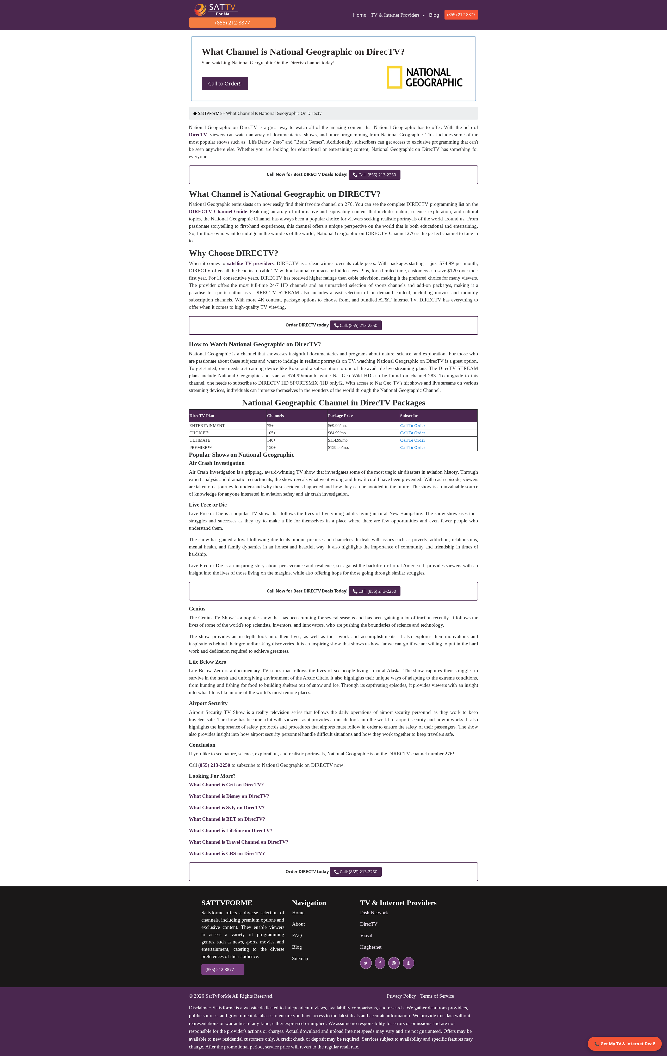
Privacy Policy (401, 996)
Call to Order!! (225, 83)
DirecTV (369, 924)
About (298, 924)
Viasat (366, 935)
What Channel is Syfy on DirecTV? (227, 807)
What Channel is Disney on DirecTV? (229, 796)
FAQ (297, 935)
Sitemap (300, 958)
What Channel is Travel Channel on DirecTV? (238, 842)
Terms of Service (437, 996)
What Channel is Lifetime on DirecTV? (231, 830)
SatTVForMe (209, 113)
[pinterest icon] (407, 963)
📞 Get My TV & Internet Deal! (624, 1044)
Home (361, 15)
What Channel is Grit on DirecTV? (226, 784)
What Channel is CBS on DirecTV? (227, 853)
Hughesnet (370, 947)
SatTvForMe (218, 996)
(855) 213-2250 (214, 765)
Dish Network (374, 912)
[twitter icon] (366, 963)
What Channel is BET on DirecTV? (227, 819)
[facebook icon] (379, 963)
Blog (434, 15)
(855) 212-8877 (232, 22)
